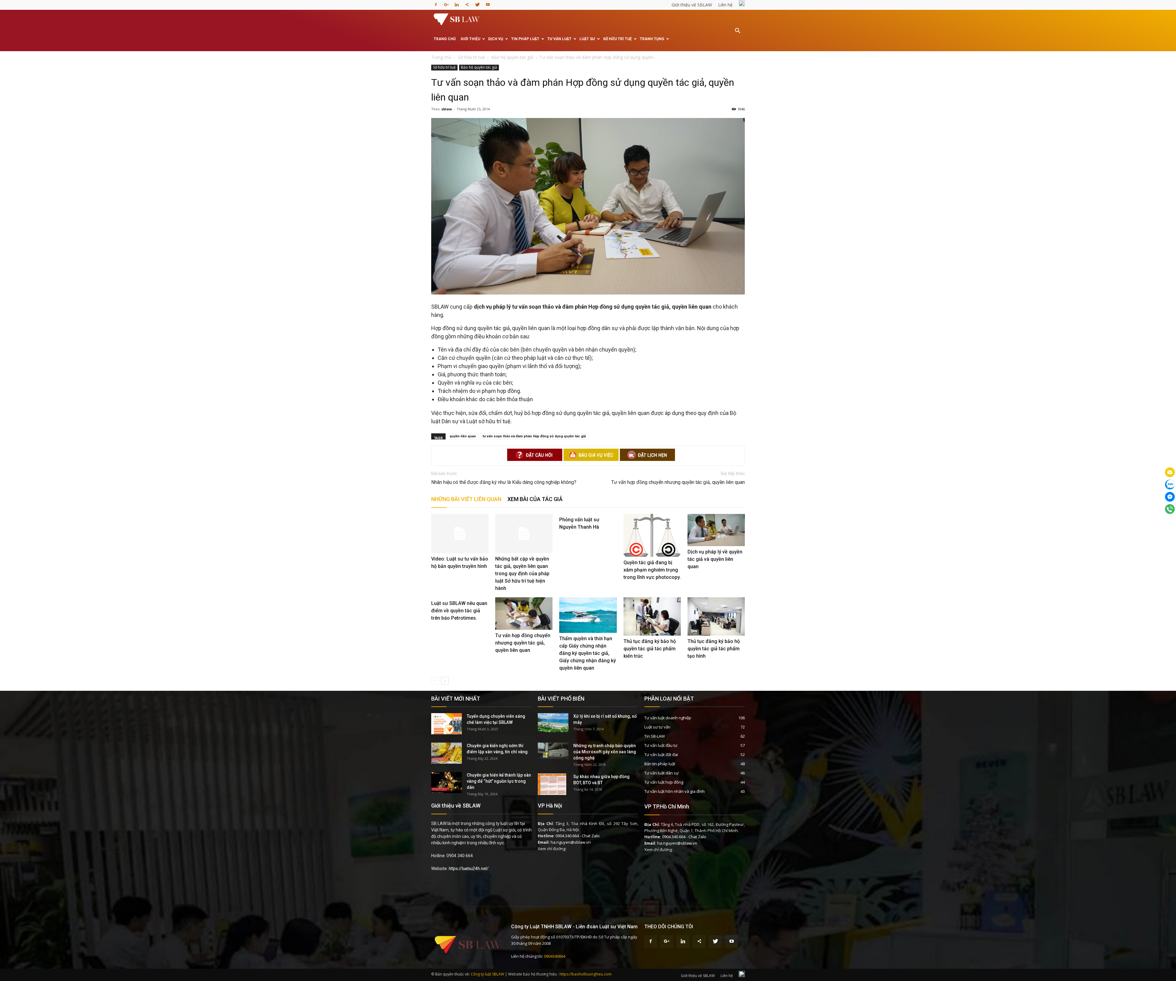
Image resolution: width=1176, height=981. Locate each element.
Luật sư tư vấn (657, 727)
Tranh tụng (652, 39)
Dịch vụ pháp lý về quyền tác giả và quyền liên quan (715, 559)
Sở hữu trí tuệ (617, 39)
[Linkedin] (456, 3)
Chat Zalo (591, 835)
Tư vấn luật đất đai (661, 754)
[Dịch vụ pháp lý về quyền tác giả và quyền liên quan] (716, 530)
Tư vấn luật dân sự (661, 773)
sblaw (446, 109)
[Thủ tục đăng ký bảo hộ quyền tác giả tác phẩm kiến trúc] (652, 616)
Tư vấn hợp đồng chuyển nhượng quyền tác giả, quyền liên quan (678, 482)
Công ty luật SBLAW (487, 974)
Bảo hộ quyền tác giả (479, 67)
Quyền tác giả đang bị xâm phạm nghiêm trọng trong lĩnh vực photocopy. (652, 570)
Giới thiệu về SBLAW (692, 5)
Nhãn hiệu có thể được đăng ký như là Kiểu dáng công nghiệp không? (503, 482)
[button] (737, 35)
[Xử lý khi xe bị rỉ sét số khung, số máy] (553, 722)
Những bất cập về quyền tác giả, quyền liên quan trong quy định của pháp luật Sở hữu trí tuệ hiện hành (522, 573)
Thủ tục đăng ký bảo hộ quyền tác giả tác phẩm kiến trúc (650, 648)
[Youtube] (487, 3)
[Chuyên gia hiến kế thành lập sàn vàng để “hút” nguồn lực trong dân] (446, 782)
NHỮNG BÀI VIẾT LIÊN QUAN (466, 499)
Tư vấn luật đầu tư (660, 745)
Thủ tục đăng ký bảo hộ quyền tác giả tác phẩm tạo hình (714, 648)
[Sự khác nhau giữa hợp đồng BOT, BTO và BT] (552, 784)
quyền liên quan (463, 436)
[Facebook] (435, 3)
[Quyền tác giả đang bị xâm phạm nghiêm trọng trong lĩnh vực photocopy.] (652, 535)
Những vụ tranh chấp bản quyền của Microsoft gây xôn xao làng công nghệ (604, 751)
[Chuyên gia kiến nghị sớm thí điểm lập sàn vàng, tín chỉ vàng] (446, 753)
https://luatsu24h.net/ (468, 868)
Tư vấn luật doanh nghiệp (667, 718)
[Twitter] (477, 3)
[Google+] (446, 3)
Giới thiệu (470, 39)
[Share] (467, 3)
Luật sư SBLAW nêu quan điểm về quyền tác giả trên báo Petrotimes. (459, 610)
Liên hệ (725, 5)
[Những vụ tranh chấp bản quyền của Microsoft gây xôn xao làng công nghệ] (553, 751)
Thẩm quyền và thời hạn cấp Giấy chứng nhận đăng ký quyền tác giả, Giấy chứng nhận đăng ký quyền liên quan (587, 653)
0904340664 (554, 956)
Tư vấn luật (559, 39)
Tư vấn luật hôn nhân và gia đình (674, 791)
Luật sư (587, 39)
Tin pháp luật (525, 39)
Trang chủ (445, 39)
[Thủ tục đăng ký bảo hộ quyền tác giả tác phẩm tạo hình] (716, 616)
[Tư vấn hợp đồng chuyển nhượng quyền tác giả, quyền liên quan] (523, 613)
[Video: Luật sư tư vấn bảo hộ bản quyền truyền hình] (459, 533)
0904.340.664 (567, 835)
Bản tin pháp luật (659, 763)
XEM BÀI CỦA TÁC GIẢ (535, 499)
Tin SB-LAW (654, 736)
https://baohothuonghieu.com (586, 974)
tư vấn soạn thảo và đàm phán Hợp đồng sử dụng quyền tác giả (534, 436)
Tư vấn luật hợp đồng (663, 782)
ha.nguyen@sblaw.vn (571, 842)
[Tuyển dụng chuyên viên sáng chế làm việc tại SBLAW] (446, 723)
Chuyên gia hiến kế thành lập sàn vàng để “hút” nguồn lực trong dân (499, 781)
